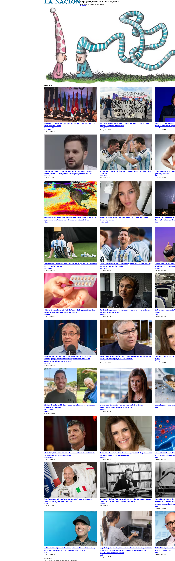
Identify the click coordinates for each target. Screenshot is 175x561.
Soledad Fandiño (104, 222)
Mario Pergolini (48, 457)
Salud (156, 176)
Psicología (102, 314)
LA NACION (83, 6)
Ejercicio (46, 411)
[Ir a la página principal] (62, 3)
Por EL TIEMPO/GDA (49, 409)
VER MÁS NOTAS (48, 558)
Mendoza (157, 314)
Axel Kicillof (103, 128)
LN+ (45, 552)
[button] (70, 104)
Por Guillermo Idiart (49, 128)
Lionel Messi (103, 176)
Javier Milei (158, 128)
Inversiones (47, 176)
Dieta (156, 407)
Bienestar (157, 268)
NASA (46, 504)
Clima (46, 222)
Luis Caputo (47, 129)
